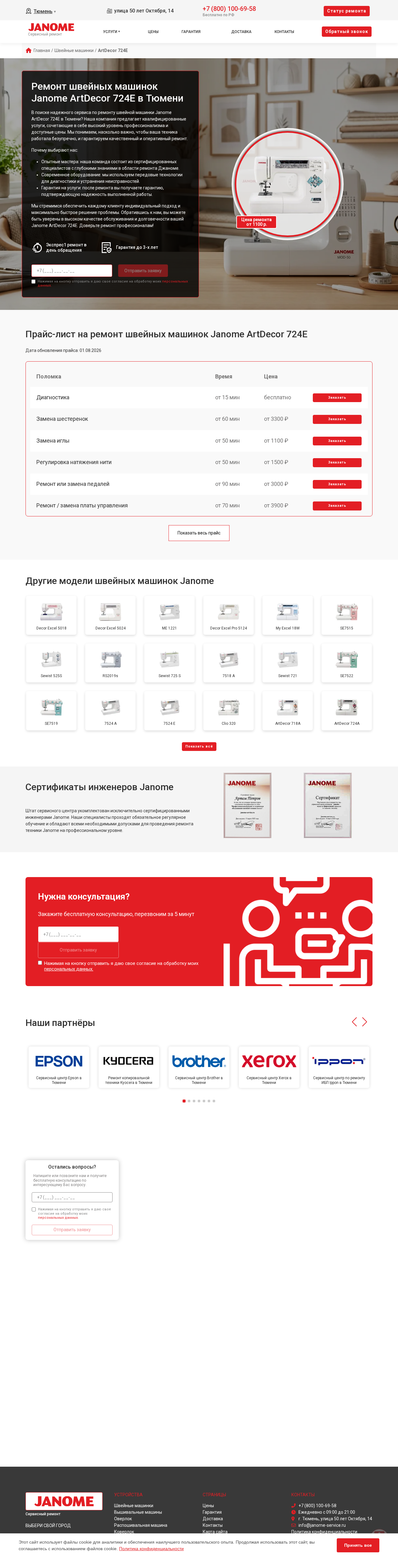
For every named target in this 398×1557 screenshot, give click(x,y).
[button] (354, 1022)
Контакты (284, 32)
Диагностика (52, 397)
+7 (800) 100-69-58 (229, 8)
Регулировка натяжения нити (74, 462)
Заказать (337, 398)
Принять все (358, 1545)
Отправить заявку (143, 270)
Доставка (241, 32)
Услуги (110, 32)
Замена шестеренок (62, 418)
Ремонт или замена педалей (72, 484)
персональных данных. (68, 969)
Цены (153, 32)
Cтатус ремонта (346, 10)
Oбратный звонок (346, 31)
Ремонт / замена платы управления (82, 505)
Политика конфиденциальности (151, 1548)
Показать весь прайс (199, 532)
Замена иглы (53, 440)
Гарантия (191, 32)
